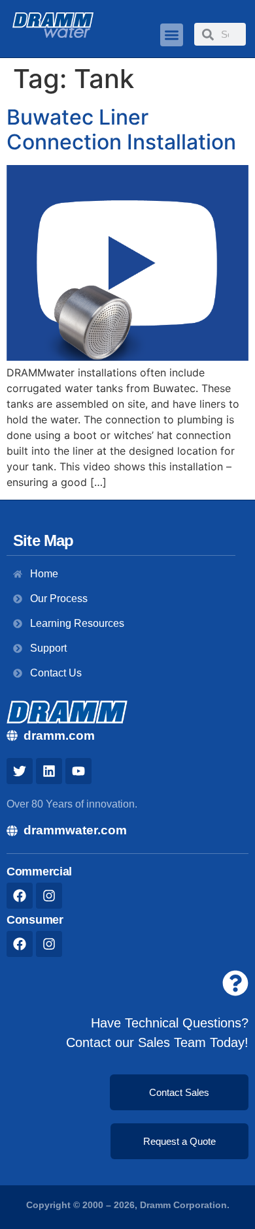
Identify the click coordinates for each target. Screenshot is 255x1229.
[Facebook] (20, 896)
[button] (171, 34)
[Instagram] (49, 896)
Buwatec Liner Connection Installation (121, 129)
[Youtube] (78, 771)
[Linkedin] (49, 771)
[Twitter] (20, 771)
